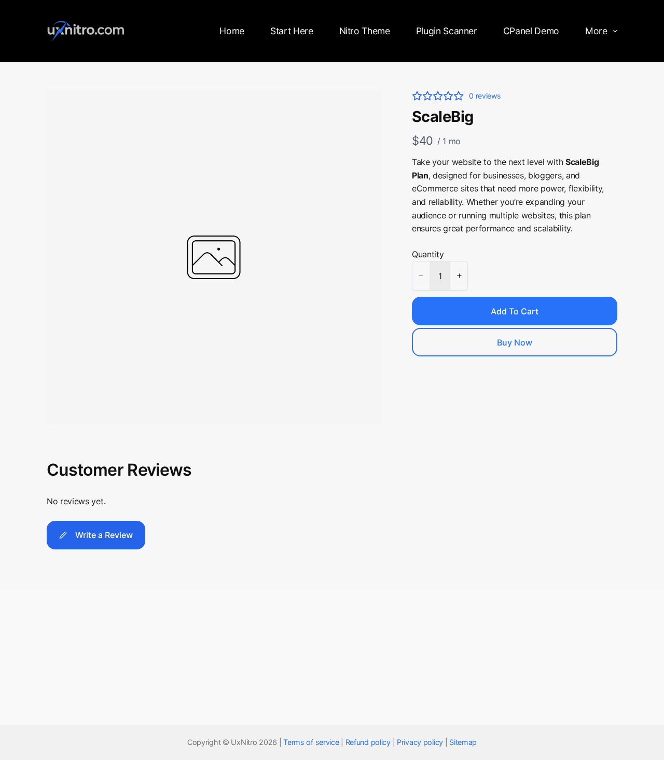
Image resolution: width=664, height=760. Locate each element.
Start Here (291, 30)
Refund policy (368, 742)
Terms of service (311, 742)
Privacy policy (420, 742)
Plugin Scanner (446, 30)
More (596, 30)
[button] (420, 276)
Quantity (428, 254)
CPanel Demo (531, 30)
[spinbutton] (440, 275)
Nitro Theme (364, 30)
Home (231, 30)
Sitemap (463, 742)
